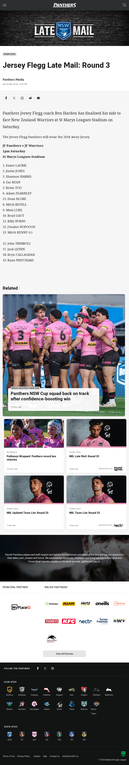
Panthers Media (13, 79)
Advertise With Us (70, 756)
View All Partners (64, 653)
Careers (37, 756)
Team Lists (9, 54)
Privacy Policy (23, 756)
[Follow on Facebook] (37, 668)
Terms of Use (9, 756)
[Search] (124, 5)
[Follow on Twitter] (45, 668)
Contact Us (55, 756)
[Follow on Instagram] (52, 668)
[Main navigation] (4, 5)
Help (45, 756)
